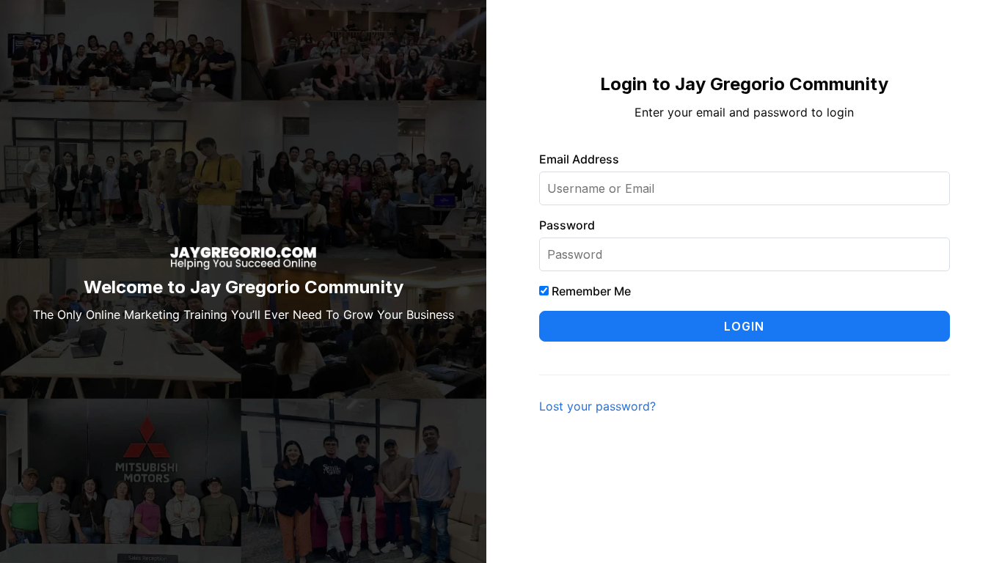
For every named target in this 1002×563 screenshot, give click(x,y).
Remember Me (590, 291)
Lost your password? (597, 406)
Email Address (579, 159)
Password (567, 225)
